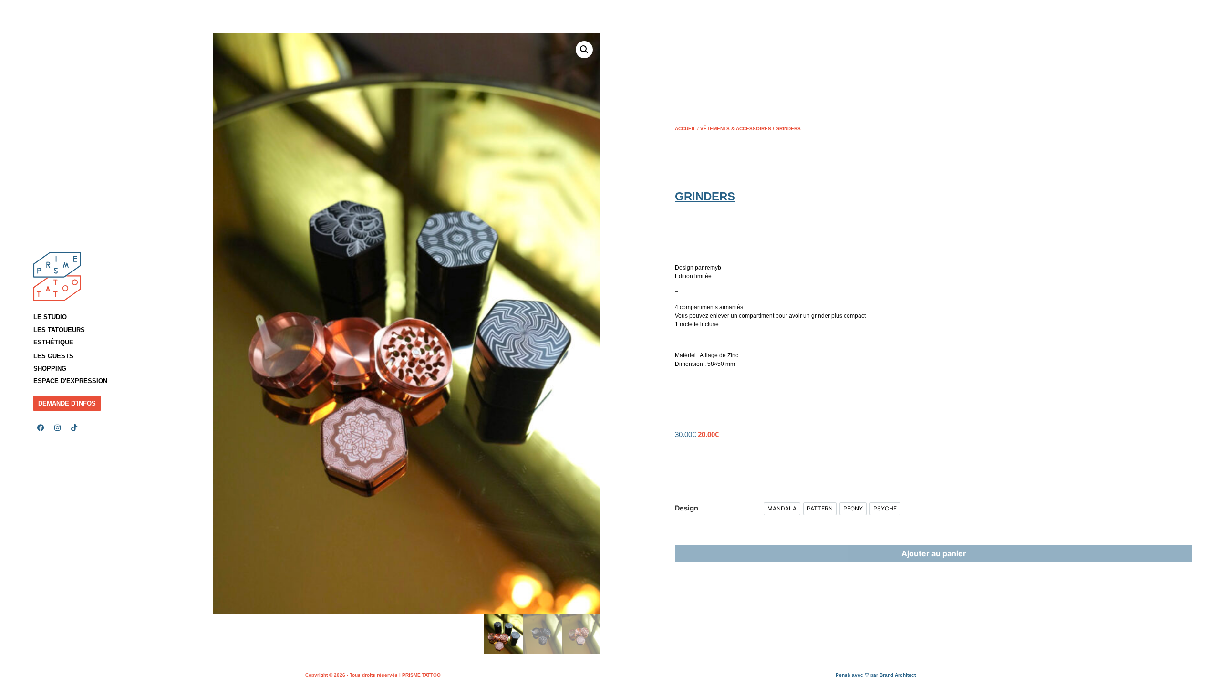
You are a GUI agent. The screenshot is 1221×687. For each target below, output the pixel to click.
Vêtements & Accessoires (735, 128)
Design (686, 508)
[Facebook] (40, 428)
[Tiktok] (74, 428)
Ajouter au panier (933, 553)
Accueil (685, 128)
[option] (782, 509)
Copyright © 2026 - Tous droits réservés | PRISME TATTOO (373, 674)
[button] (76, 329)
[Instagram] (57, 428)
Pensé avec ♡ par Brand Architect (876, 674)
